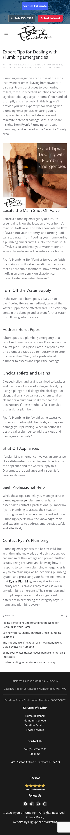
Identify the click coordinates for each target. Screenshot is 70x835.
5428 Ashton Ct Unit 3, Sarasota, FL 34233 (35, 762)
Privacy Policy (35, 817)
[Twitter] (38, 803)
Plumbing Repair (35, 716)
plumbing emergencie (17, 500)
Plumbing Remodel (35, 720)
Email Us (35, 753)
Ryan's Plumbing (29, 64)
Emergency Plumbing (47, 67)
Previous (9, 615)
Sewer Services (35, 729)
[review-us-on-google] (44, 803)
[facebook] (25, 803)
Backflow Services (35, 725)
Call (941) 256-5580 (35, 749)
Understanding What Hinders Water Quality (29, 662)
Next (63, 615)
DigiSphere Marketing (42, 822)
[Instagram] (31, 803)
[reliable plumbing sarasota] (50, 18)
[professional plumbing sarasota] (21, 18)
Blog (27, 67)
